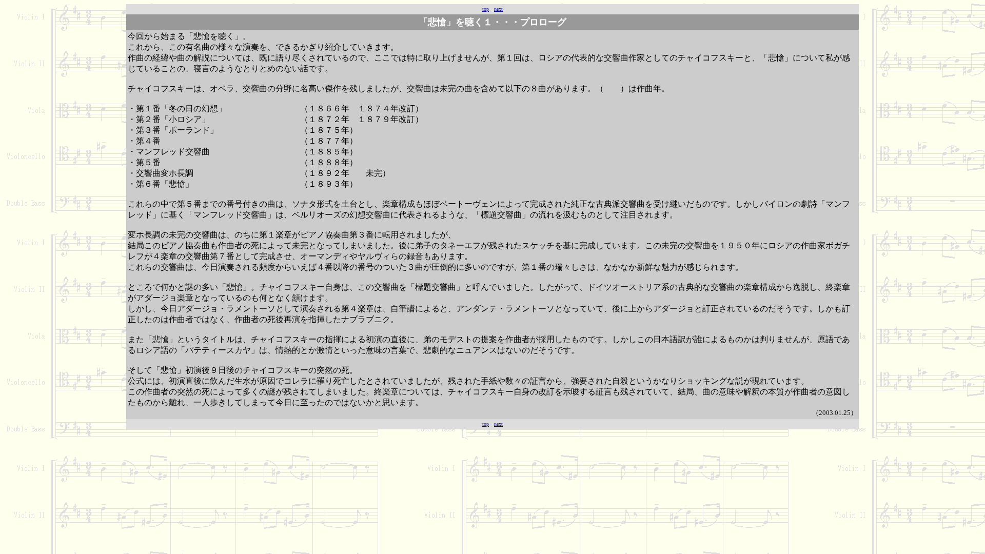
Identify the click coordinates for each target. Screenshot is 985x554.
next (498, 9)
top (485, 9)
